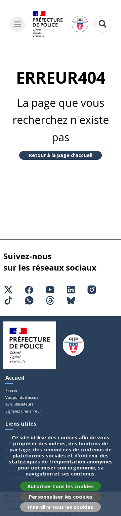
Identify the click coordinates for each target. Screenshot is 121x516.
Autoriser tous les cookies (60, 486)
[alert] (60, 473)
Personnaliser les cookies (60, 496)
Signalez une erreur (23, 411)
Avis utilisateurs (19, 404)
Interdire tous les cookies (60, 507)
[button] (17, 24)
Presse (11, 390)
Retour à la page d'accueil (60, 155)
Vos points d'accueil (23, 397)
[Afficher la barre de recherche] (102, 24)
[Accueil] (60, 24)
